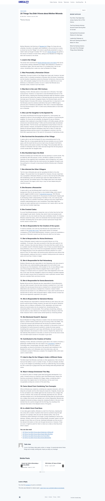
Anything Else (79, 2)
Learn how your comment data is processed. (52, 488)
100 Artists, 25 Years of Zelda (53, 463)
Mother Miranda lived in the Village (47, 62)
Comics (72, 2)
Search (83, 10)
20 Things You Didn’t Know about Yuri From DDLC (36, 435)
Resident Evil (43, 46)
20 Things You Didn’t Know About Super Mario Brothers (38, 434)
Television (66, 2)
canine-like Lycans (33, 230)
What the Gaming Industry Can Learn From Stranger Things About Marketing (77, 48)
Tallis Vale (24, 16)
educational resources (46, 194)
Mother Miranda (52, 51)
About (46, 497)
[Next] (63, 466)
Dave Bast (25, 467)
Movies (60, 2)
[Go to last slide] (21, 466)
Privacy (54, 497)
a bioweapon (51, 343)
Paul (47, 465)
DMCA (58, 497)
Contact (50, 497)
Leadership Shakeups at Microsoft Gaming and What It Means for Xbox (78, 40)
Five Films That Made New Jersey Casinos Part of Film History (77, 20)
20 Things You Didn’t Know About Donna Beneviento (37, 437)
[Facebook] (20, 497)
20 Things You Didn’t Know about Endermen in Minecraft (38, 432)
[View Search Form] (85, 2)
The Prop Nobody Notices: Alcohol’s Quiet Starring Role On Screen (77, 27)
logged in (28, 485)
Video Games (53, 2)
